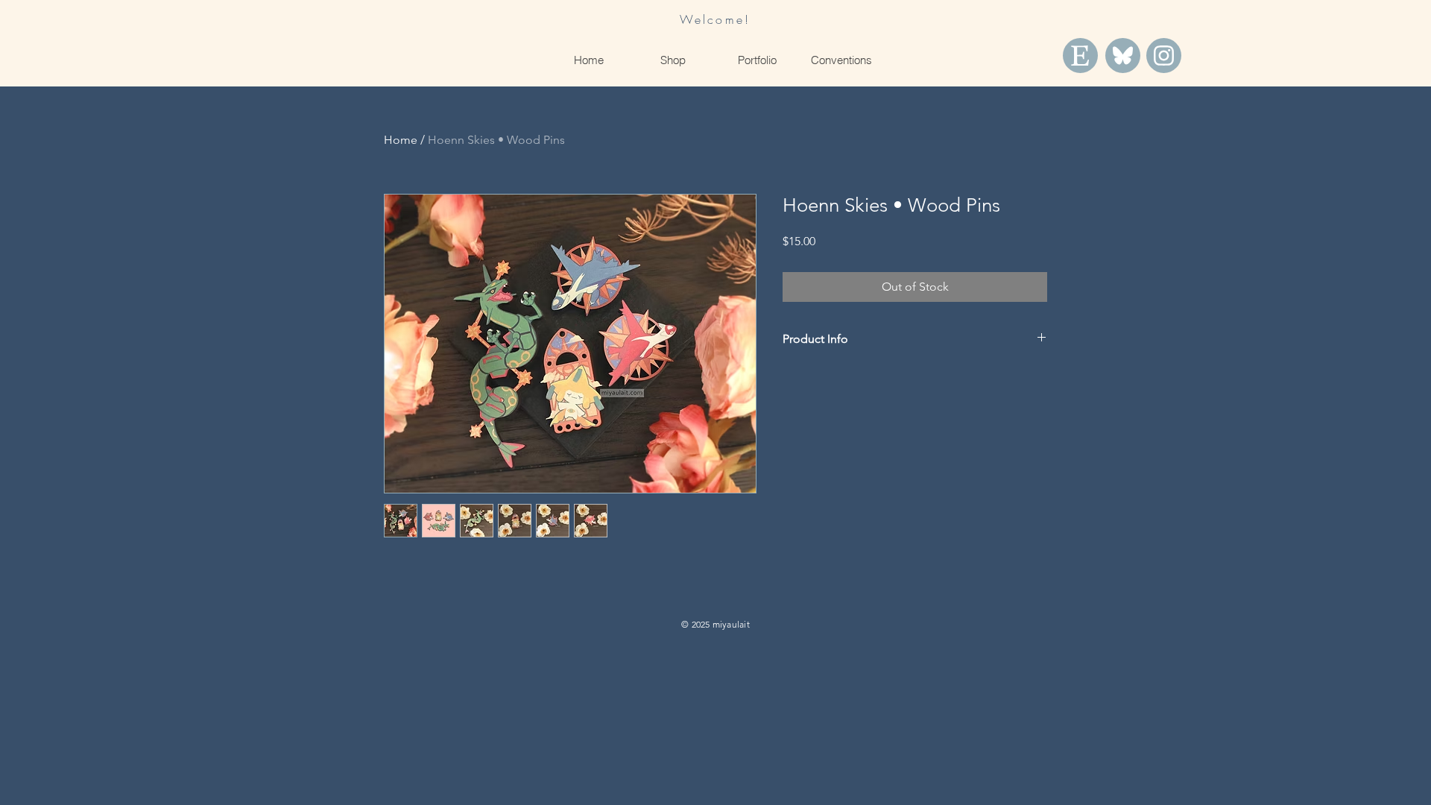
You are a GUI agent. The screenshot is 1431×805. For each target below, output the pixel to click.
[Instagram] (1163, 55)
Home (400, 140)
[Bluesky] (1122, 55)
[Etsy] (1080, 55)
